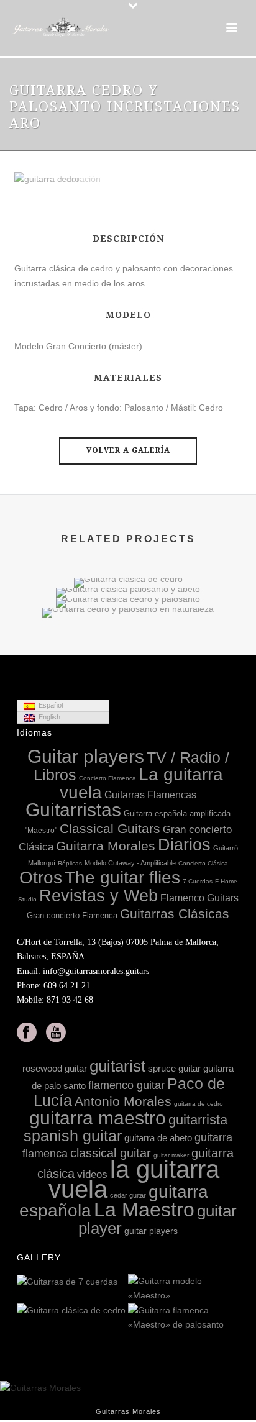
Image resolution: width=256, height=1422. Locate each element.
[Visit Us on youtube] (56, 1033)
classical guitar (110, 1153)
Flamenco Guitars (199, 897)
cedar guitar (128, 1195)
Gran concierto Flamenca (72, 915)
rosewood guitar (54, 1068)
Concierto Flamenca (107, 778)
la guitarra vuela (133, 1179)
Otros (40, 877)
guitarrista (197, 1120)
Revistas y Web (98, 895)
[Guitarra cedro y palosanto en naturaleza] (128, 651)
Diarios (184, 845)
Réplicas (70, 863)
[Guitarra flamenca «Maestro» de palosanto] (229, 1318)
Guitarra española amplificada (177, 813)
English (47, 717)
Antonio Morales (123, 1101)
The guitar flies (122, 877)
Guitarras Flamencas (150, 794)
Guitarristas (73, 810)
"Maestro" (41, 830)
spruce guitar (174, 1068)
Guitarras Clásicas (174, 913)
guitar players (151, 1231)
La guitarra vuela (141, 783)
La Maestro (144, 1209)
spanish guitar (73, 1135)
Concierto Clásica (203, 863)
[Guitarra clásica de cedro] (118, 1311)
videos (92, 1174)
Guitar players (85, 756)
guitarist (117, 1066)
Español (49, 705)
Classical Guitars (110, 828)
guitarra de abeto (158, 1138)
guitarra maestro (97, 1117)
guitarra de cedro (198, 1103)
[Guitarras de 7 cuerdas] (118, 1282)
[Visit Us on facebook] (27, 1033)
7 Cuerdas (198, 881)
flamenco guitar (126, 1085)
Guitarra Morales (105, 846)
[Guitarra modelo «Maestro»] (229, 1289)
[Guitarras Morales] (62, 28)
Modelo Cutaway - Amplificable (130, 863)
